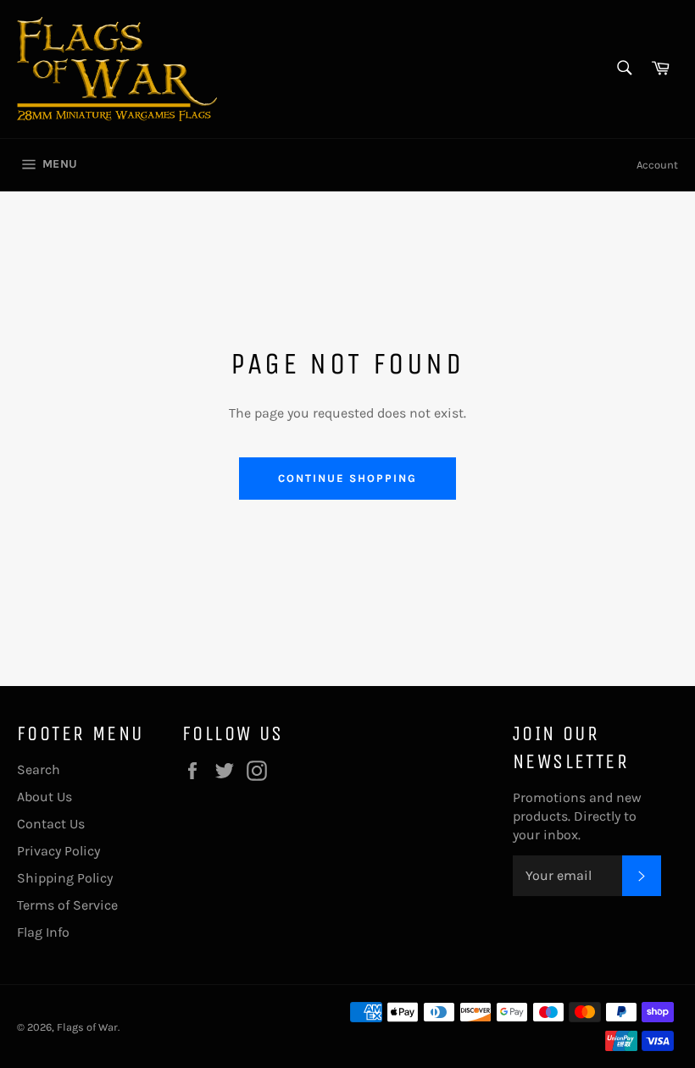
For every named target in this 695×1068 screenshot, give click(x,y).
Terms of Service (67, 905)
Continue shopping (347, 478)
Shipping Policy (65, 878)
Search (38, 769)
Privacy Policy (58, 851)
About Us (44, 797)
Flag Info (43, 932)
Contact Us (51, 824)
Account (657, 164)
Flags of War (87, 1027)
